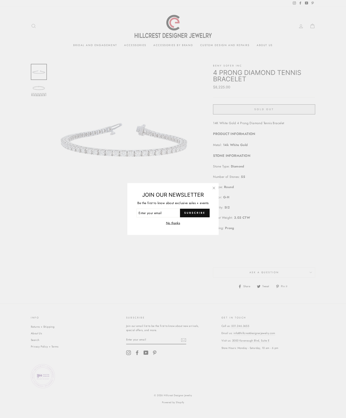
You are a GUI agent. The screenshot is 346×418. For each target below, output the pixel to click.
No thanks (173, 223)
